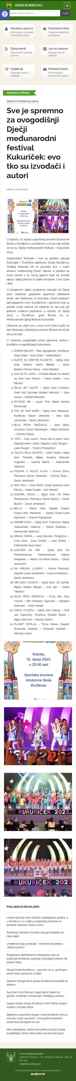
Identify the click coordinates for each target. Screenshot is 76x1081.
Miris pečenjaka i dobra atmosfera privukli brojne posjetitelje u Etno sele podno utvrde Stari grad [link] (36, 1031)
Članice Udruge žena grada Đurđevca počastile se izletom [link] (37, 983)
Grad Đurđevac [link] (24, 5)
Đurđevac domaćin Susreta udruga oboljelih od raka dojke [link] (35, 934)
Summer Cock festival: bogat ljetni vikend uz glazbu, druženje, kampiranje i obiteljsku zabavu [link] (35, 994)
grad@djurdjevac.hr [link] (30, 1063)
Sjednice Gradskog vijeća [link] (22, 101)
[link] (5, 14)
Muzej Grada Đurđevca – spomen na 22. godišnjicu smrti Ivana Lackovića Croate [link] (37, 971)
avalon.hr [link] (38, 1073)
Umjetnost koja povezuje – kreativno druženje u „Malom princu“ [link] (35, 945)
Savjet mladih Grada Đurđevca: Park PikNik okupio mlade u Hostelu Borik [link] (37, 1005)
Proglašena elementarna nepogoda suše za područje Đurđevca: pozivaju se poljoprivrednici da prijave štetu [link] (37, 958)
